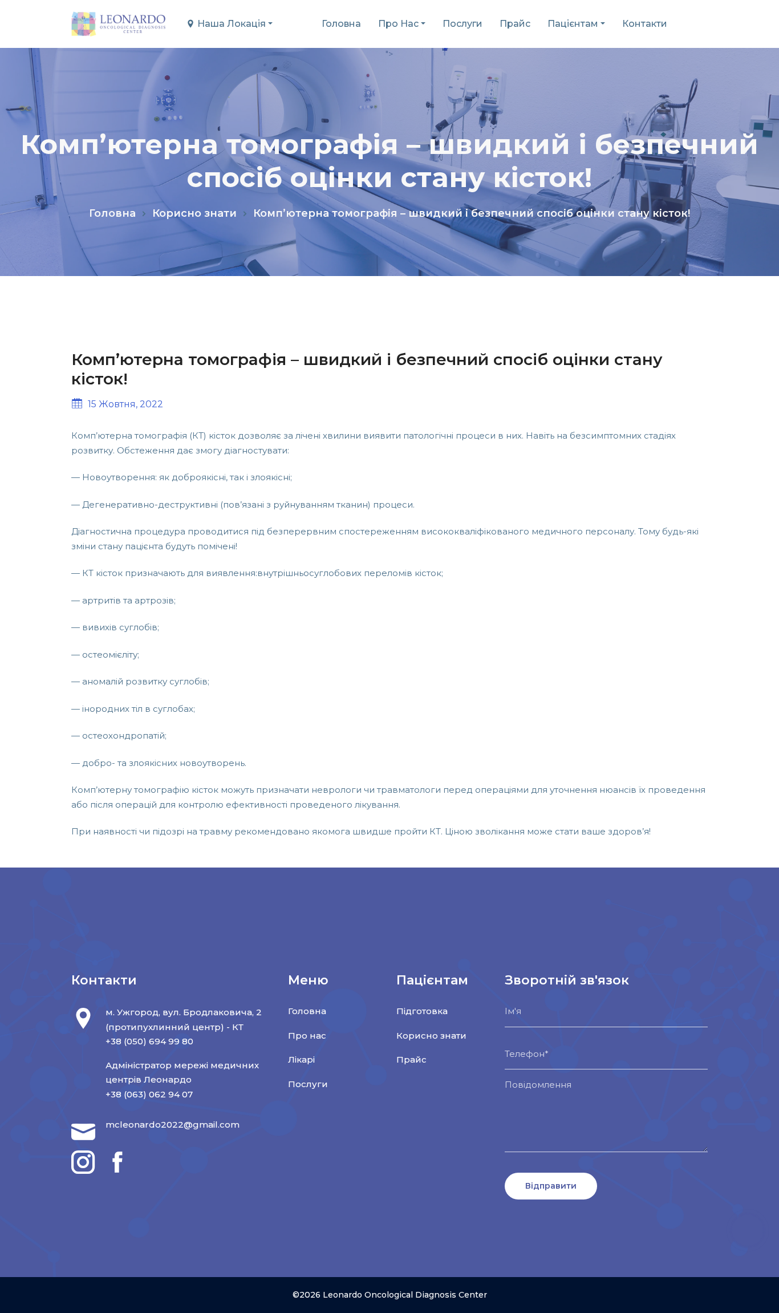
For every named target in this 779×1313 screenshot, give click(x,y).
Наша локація (230, 23)
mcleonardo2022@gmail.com (173, 1124)
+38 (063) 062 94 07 (149, 1094)
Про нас (398, 23)
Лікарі (301, 1059)
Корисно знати (194, 213)
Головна (341, 23)
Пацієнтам (572, 23)
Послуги (462, 23)
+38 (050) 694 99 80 (149, 1041)
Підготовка (422, 1011)
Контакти (644, 23)
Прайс (515, 23)
